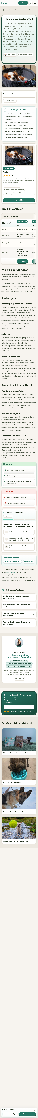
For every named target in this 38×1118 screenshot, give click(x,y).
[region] (18, 242)
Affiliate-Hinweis (11, 100)
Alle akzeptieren (27, 1114)
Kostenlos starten (19, 707)
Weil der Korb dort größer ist (16, 532)
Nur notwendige (10, 1114)
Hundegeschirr (29, 561)
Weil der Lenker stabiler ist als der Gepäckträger (18, 547)
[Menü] (35, 3)
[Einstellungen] (34, 1110)
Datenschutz (5, 1110)
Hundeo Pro (23, 3)
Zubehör (10, 10)
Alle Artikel (18, 678)
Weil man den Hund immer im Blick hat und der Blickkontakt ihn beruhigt (19, 539)
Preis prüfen (19, 200)
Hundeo (5, 3)
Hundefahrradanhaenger (13, 561)
